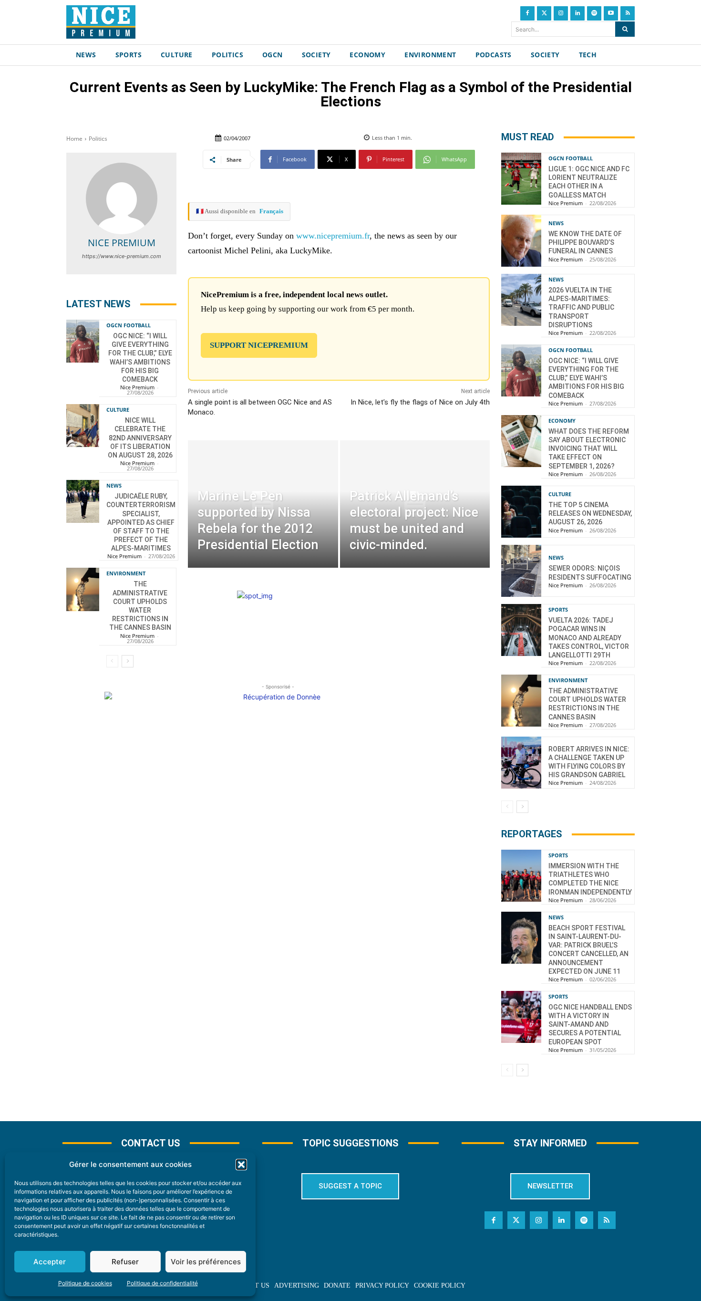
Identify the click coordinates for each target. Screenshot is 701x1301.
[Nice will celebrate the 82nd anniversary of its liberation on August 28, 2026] (82, 425)
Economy (562, 420)
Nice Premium (121, 243)
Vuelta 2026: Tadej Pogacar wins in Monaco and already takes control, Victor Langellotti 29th (588, 637)
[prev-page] (112, 661)
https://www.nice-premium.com (121, 256)
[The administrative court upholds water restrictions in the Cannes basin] (82, 589)
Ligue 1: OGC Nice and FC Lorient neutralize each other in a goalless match (588, 182)
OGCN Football (128, 325)
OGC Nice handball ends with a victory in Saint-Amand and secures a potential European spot (590, 1024)
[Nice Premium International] (100, 22)
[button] (241, 1164)
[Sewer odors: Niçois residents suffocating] (521, 571)
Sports (558, 609)
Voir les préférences (206, 1261)
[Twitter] (544, 13)
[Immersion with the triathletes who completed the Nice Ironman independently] (521, 876)
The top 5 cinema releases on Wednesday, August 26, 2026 (590, 513)
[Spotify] (594, 13)
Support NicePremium (259, 345)
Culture (117, 409)
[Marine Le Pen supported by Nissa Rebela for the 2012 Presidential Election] (263, 504)
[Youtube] (611, 13)
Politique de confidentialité (162, 1283)
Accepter (49, 1261)
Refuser (125, 1261)
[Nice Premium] (121, 198)
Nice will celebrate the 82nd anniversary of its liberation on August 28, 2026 (140, 437)
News (114, 485)
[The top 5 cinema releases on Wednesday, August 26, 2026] (521, 512)
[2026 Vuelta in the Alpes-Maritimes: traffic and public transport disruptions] (521, 300)
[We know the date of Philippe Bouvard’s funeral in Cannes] (521, 241)
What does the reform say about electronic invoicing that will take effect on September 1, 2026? (588, 448)
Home (74, 139)
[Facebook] (527, 13)
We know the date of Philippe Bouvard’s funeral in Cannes (585, 242)
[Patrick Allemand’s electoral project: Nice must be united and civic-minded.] (415, 504)
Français (271, 211)
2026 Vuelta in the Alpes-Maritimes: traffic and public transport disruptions (581, 307)
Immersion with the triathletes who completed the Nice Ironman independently (590, 879)
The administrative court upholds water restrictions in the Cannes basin (587, 704)
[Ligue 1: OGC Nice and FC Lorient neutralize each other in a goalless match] (521, 179)
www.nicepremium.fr (333, 235)
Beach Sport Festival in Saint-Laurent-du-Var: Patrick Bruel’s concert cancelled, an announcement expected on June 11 (588, 949)
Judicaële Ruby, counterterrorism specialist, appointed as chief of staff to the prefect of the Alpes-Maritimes (140, 522)
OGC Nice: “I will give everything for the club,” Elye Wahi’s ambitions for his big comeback (586, 378)
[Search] (625, 29)
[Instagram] (561, 13)
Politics (98, 139)
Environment (125, 573)
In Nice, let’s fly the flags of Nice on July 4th (420, 402)
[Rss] (627, 13)
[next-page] (128, 661)
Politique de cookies (85, 1283)
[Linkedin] (577, 13)
